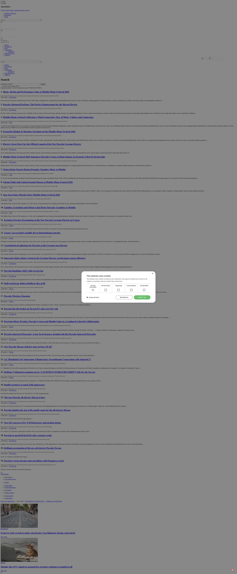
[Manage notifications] (232, 569)
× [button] (152, 273)
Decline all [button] (124, 297)
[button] (93, 297)
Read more (118, 281)
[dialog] (118, 287)
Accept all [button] (142, 297)
